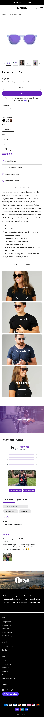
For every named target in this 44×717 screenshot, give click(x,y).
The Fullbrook (7, 632)
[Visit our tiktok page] (12, 689)
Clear (6, 139)
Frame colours (7, 117)
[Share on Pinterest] (24, 187)
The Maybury (7, 636)
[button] (3, 120)
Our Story (5, 650)
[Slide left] (4, 63)
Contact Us (6, 664)
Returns (5, 671)
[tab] (22, 500)
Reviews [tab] (9, 499)
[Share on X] (20, 187)
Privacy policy (7, 675)
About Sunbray (7, 646)
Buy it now (22, 94)
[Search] (37, 8)
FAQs (4, 661)
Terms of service (8, 678)
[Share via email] (28, 187)
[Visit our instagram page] (7, 689)
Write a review (28, 491)
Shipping (15, 82)
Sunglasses (6, 622)
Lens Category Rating (14, 244)
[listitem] (22, 2)
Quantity (5, 106)
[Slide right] (39, 63)
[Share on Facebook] (16, 187)
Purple (6, 149)
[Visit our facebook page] (3, 689)
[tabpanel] (22, 533)
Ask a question (15, 491)
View (22, 296)
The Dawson (7, 629)
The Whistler (8, 129)
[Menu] (3, 8)
